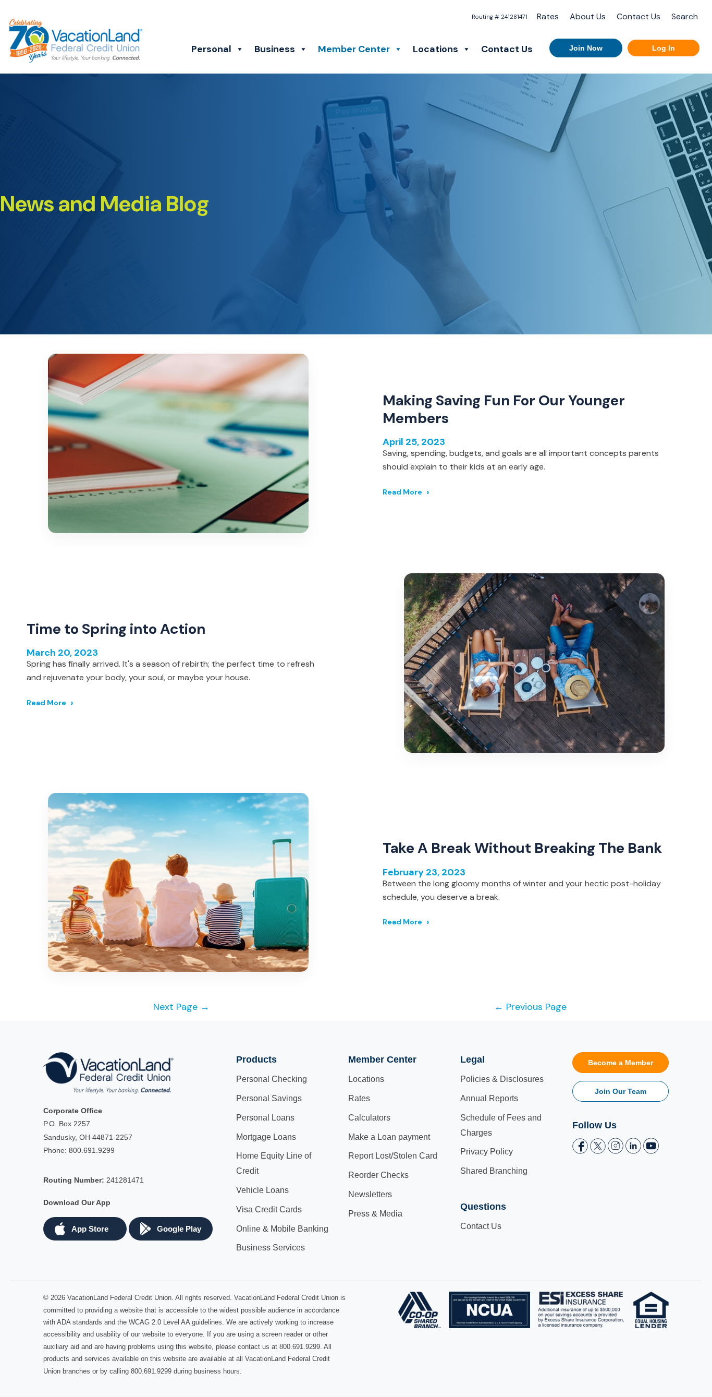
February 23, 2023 (424, 872)
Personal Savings (269, 1098)
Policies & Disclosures (502, 1079)
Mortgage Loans (266, 1137)
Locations (435, 49)
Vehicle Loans (262, 1190)
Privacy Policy (486, 1151)
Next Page (181, 1007)
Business (274, 49)
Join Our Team (620, 1091)
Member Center (354, 49)
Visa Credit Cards (269, 1209)
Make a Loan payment (389, 1137)
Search (684, 16)
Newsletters (370, 1194)
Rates (548, 16)
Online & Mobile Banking (282, 1228)
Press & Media (375, 1213)
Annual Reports (489, 1098)
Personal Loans (265, 1117)
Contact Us (638, 16)
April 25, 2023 (414, 442)
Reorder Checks (378, 1175)
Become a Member (620, 1062)
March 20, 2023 (62, 652)
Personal (211, 49)
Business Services (270, 1247)
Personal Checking (271, 1079)
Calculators (369, 1117)
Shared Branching (493, 1170)
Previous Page (530, 1007)
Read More (402, 492)
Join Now (586, 48)
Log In (663, 48)
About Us (588, 16)
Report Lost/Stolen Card (392, 1155)
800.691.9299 (92, 1150)
